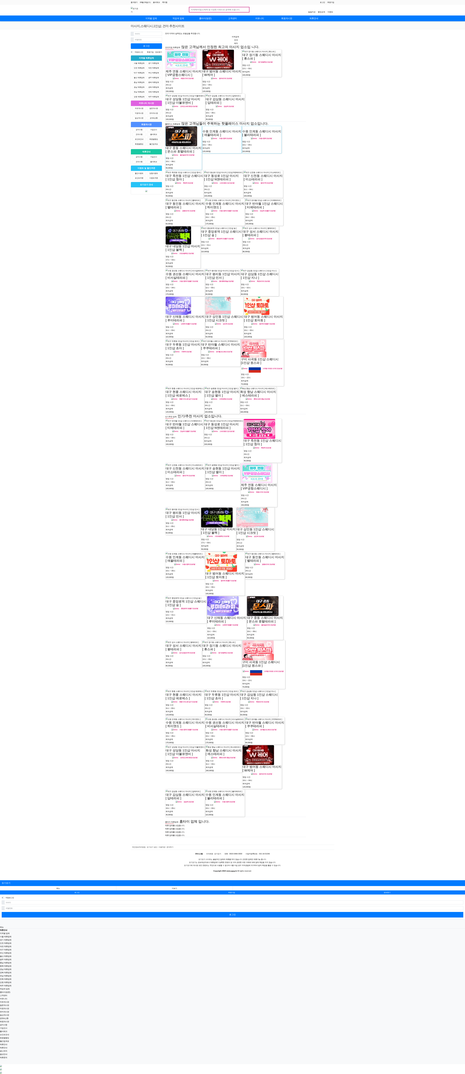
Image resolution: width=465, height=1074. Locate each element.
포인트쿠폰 (139, 178)
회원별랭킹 (153, 139)
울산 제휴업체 (139, 78)
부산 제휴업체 (153, 73)
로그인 (322, 2)
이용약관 (162, 847)
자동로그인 (139, 52)
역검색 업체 (5, 989)
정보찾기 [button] (387, 892)
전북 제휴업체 (153, 92)
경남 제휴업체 (139, 87)
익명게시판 (139, 113)
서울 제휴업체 (139, 63)
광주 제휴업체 (153, 78)
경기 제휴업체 (153, 63)
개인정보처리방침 (139, 847)
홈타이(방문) (5, 992)
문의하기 (170, 847)
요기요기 (6, 883)
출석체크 (156, 2)
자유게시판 (139, 108)
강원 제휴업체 (139, 97)
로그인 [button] (77, 892)
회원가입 (330, 2)
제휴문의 (3, 1057)
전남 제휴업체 (139, 92)
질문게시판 (153, 108)
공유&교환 (154, 118)
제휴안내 (3, 1044)
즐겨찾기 (134, 2)
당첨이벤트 (153, 173)
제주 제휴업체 (153, 97)
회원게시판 (4, 1022)
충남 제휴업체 (139, 82)
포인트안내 (139, 139)
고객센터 (3, 995)
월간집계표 (153, 144)
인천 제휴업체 (139, 68)
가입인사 (153, 130)
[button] (174, 888)
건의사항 (139, 134)
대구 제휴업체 (139, 73)
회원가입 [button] (231, 892)
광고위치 (3, 1051)
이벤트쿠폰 (153, 178)
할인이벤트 (139, 173)
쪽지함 (164, 2)
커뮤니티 (3, 999)
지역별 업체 (5, 933)
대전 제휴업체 (153, 68)
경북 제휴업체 (153, 87)
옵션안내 (3, 1054)
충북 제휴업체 (153, 82)
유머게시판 (153, 113)
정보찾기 (158, 52)
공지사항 (139, 130)
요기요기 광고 (152, 847)
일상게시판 (139, 118)
